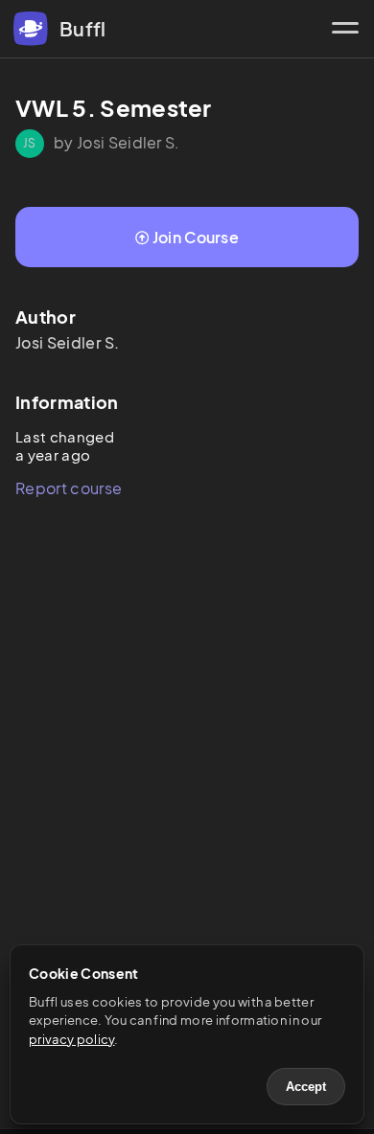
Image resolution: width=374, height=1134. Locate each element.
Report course (68, 488)
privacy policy (71, 1039)
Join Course (196, 237)
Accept (306, 1086)
